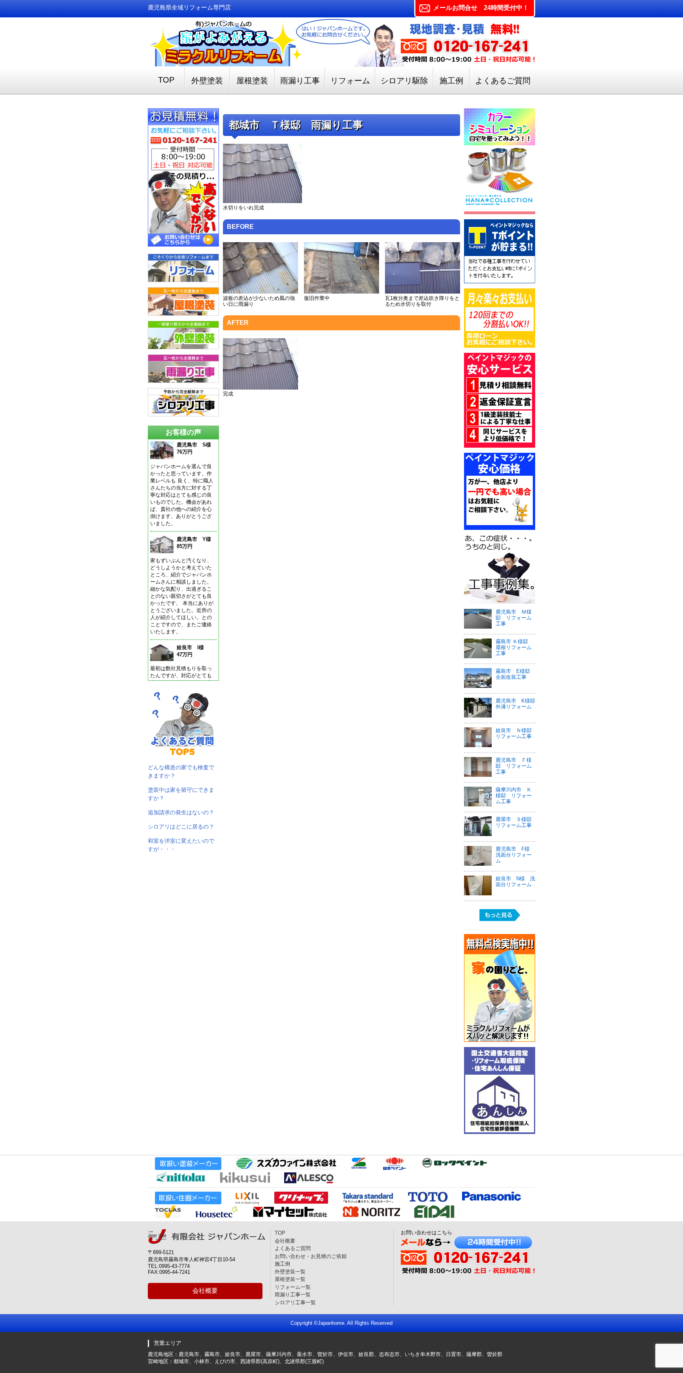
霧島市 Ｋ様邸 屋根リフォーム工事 (514, 647)
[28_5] (260, 388)
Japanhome (331, 1323)
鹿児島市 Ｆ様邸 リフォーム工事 (514, 766)
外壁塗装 (207, 80)
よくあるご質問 (502, 80)
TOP (166, 79)
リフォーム (350, 80)
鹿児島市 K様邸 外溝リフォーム (518, 704)
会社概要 (205, 1290)
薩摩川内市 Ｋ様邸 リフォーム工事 (514, 795)
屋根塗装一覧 (290, 1279)
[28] (262, 201)
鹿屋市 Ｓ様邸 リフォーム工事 (514, 822)
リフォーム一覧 (293, 1287)
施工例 (451, 80)
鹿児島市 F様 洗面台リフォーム (515, 855)
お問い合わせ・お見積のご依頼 (311, 1256)
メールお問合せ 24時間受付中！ (481, 7)
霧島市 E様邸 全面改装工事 (515, 674)
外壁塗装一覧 (290, 1272)
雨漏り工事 (300, 80)
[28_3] (422, 292)
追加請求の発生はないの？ (181, 812)
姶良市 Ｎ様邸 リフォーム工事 (516, 733)
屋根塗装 (252, 80)
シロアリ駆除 (404, 80)
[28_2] (341, 292)
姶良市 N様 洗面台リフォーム (515, 881)
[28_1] (260, 292)
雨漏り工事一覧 (293, 1295)
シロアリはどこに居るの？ (181, 826)
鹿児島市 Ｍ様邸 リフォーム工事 (514, 618)
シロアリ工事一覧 (295, 1302)
